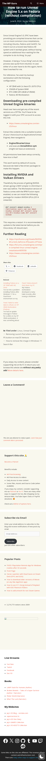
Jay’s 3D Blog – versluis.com (17, 713)
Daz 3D (9, 673)
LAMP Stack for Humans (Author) (19, 687)
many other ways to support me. (25, 757)
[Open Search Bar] (31, 3)
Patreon (13, 491)
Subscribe (10, 541)
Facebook (10, 670)
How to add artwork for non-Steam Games (23, 590)
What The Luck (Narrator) (16, 699)
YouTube (10, 664)
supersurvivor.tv (13, 716)
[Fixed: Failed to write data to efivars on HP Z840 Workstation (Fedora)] (12, 312)
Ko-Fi (21, 491)
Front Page (11, 571)
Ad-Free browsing (14, 474)
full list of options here (22, 504)
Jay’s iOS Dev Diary (14, 719)
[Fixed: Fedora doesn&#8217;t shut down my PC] (31, 289)
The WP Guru (9, 3)
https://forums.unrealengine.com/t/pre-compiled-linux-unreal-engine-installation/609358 (25, 247)
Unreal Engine (29, 330)
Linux (20, 330)
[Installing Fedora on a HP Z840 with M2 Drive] (12, 291)
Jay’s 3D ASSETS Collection (17, 725)
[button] (41, 756)
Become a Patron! (11, 462)
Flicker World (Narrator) (16, 696)
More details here (15, 370)
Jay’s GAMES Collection (15, 722)
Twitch (9, 667)
